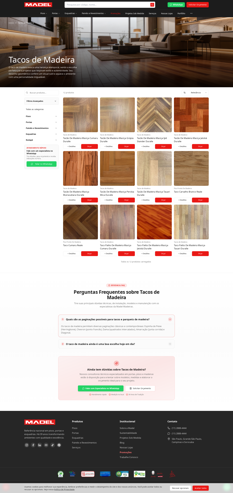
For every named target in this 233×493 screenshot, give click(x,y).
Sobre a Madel (127, 428)
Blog (122, 442)
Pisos (42, 13)
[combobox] (195, 92)
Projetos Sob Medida (134, 13)
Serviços (152, 13)
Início (11, 23)
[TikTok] (52, 445)
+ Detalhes (72, 146)
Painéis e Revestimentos (93, 13)
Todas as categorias (35, 109)
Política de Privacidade (64, 489)
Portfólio (181, 13)
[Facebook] (33, 445)
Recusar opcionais (180, 488)
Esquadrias (70, 13)
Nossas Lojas (167, 13)
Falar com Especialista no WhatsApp (102, 388)
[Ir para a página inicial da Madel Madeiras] (38, 4)
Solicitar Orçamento (198, 4)
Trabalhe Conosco (129, 457)
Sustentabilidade (128, 432)
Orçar (89, 146)
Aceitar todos (201, 488)
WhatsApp (178, 4)
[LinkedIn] (39, 445)
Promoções (116, 13)
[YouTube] (46, 445)
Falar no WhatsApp (43, 164)
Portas (55, 13)
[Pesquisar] (152, 5)
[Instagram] (26, 445)
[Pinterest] (59, 445)
